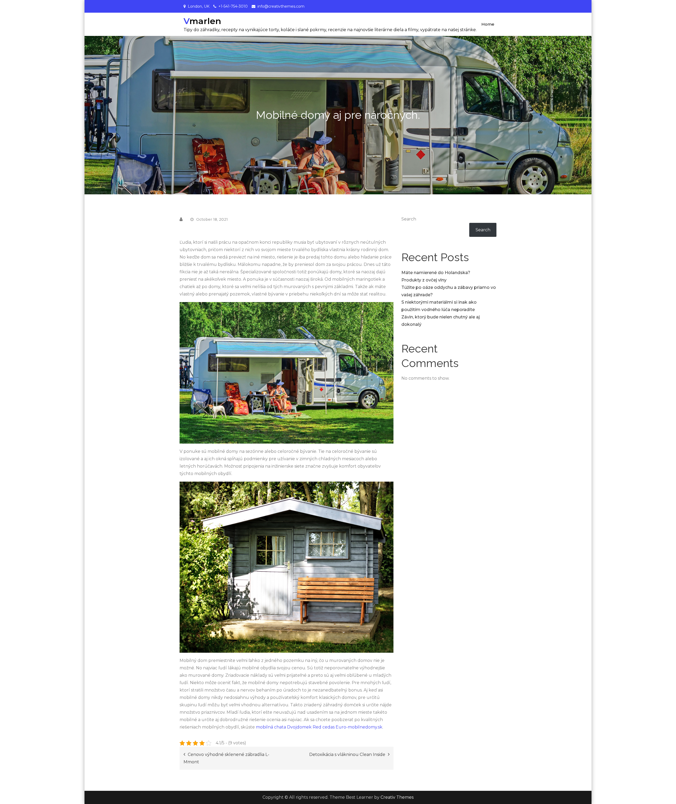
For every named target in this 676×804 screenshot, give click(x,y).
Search (408, 219)
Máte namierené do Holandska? (435, 272)
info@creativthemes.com (280, 6)
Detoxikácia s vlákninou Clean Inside (347, 754)
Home (487, 24)
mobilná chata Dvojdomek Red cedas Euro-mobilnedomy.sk (319, 727)
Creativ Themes (397, 797)
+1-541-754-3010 (233, 6)
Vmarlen (202, 21)
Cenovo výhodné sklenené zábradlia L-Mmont (226, 758)
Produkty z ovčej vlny (424, 280)
